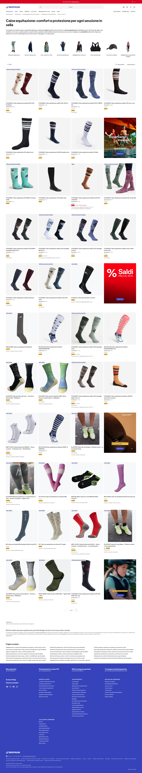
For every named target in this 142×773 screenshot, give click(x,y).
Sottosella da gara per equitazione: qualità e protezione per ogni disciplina (113, 649)
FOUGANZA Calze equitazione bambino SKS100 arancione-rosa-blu (118, 397)
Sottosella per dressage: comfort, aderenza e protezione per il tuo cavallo (113, 651)
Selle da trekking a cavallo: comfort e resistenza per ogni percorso (67, 656)
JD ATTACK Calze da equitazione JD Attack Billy (53, 496)
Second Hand (116, 11)
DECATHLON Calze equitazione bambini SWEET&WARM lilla (50, 347)
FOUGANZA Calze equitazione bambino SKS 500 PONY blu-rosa (86, 594)
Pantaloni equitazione (14, 55)
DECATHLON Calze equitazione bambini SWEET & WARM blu (53, 448)
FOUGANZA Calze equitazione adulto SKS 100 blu (53, 103)
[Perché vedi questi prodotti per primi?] (116, 64)
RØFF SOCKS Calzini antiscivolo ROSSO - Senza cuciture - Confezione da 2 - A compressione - (85, 545)
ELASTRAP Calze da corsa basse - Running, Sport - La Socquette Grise (87, 448)
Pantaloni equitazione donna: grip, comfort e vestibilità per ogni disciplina (25, 656)
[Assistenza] (127, 7)
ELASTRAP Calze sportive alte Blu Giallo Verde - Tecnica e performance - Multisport (53, 397)
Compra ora (120, 299)
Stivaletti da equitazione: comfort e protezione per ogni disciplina (67, 647)
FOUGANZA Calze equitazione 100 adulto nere (19, 152)
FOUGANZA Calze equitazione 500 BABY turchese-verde (21, 198)
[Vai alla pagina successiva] (76, 610)
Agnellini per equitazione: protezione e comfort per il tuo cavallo (111, 653)
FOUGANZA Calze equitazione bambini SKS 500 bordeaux (20, 104)
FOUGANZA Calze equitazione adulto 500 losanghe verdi (86, 347)
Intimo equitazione (95, 55)
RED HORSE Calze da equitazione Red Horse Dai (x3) (119, 496)
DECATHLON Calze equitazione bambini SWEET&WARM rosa (116, 347)
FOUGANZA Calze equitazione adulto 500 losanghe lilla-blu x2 (54, 249)
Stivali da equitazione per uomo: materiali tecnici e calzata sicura (67, 649)
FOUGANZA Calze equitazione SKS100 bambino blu (54, 152)
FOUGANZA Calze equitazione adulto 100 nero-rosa (119, 103)
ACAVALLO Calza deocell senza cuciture (83, 297)
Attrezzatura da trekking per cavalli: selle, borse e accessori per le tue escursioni (27, 658)
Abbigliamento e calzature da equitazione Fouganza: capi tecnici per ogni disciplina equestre (31, 647)
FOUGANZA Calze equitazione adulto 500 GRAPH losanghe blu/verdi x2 (21, 249)
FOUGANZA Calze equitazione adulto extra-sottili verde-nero (119, 249)
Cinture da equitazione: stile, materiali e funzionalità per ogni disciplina (69, 651)
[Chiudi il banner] (135, 2)
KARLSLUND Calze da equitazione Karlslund (19, 347)
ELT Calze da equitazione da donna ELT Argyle (52, 544)
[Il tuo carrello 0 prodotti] (134, 7)
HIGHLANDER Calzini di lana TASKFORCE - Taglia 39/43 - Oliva (55, 594)
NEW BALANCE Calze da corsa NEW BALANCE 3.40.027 (84, 497)
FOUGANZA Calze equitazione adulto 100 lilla (84, 152)
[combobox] (131, 64)
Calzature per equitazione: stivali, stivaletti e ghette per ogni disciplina (112, 658)
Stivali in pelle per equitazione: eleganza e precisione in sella (110, 647)
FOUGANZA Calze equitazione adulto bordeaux (20, 297)
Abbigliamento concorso (79, 55)
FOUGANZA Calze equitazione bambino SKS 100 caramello (85, 198)
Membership (125, 11)
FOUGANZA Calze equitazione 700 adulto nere (52, 198)
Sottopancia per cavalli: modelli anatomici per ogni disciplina (110, 656)
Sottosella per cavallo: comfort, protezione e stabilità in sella (66, 653)
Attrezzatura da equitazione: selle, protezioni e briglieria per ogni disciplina (26, 649)
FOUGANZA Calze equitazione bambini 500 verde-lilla (120, 198)
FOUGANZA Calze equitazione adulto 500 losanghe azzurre (86, 249)
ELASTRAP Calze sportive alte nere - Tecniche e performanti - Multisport (20, 397)
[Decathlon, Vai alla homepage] (13, 7)
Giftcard (133, 11)
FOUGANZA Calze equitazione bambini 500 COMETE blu (87, 104)
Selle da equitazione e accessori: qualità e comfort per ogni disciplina (24, 653)
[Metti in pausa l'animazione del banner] (132, 2)
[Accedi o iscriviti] (131, 7)
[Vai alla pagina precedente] (66, 610)
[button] (92, 207)
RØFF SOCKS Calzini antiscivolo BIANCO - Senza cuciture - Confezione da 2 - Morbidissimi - (20, 448)
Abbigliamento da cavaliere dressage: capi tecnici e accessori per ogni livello (70, 660)
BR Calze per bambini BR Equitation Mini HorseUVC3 (21, 544)
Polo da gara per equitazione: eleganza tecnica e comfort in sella (67, 658)
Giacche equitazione (30, 55)
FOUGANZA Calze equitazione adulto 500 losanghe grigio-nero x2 (86, 397)
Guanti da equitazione (63, 55)
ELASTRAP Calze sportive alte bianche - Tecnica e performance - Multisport (21, 594)
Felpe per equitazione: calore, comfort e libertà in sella (20, 651)
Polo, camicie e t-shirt (46, 55)
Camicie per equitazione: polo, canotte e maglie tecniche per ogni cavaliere (26, 660)
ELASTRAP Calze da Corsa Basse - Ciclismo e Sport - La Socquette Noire (119, 545)
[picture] (22, 85)
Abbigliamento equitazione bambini (128, 55)
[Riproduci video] (132, 448)
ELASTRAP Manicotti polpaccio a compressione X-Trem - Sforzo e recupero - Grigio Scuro (21, 497)
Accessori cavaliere (111, 55)
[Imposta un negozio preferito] (123, 7)
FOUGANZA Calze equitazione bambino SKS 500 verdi (53, 298)
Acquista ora (120, 153)
